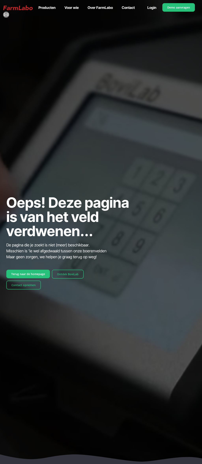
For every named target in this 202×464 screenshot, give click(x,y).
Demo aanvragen (178, 7)
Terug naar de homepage (28, 274)
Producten (47, 8)
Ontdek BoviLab (68, 274)
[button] (6, 14)
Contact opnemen (23, 285)
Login (151, 8)
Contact (128, 8)
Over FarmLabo (100, 8)
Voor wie (72, 8)
